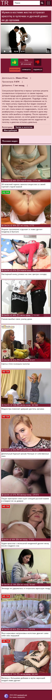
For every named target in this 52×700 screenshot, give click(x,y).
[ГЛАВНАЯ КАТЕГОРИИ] (48, 3)
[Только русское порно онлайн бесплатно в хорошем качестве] (4, 3)
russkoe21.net (22, 695)
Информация (14, 69)
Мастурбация (10, 130)
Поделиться (37, 69)
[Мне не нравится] (37, 62)
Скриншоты (26, 69)
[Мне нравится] (14, 62)
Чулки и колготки (23, 127)
